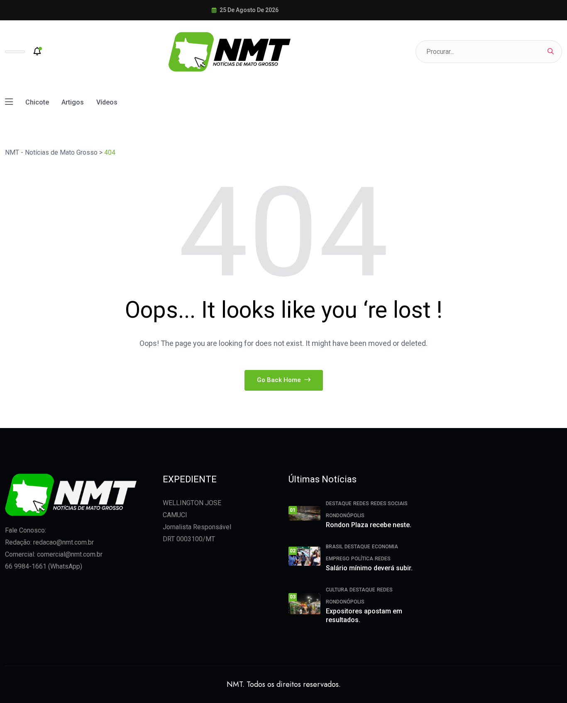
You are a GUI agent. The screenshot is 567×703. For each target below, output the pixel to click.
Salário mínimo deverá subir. (369, 568)
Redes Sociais (389, 503)
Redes (361, 503)
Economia (385, 546)
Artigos (72, 102)
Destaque (339, 503)
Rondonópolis (345, 515)
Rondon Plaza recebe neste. (368, 525)
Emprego (337, 558)
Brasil (334, 546)
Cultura (337, 589)
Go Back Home (280, 380)
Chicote (37, 102)
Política (362, 558)
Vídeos (106, 102)
